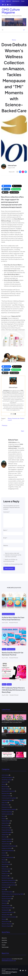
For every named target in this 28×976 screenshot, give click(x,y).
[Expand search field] (24, 30)
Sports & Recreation (7, 891)
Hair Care (4, 837)
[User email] (15, 414)
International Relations (8, 850)
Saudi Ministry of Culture (8, 882)
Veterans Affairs (6, 914)
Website (5, 545)
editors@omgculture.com (9, 960)
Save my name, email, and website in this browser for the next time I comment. (13, 554)
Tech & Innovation (6, 898)
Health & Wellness (6, 839)
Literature (4, 855)
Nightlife (4, 866)
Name (5, 530)
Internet (4, 853)
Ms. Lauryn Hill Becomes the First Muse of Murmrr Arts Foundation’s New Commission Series (13, 721)
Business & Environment (8, 791)
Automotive (5, 782)
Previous (4, 425)
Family (3, 816)
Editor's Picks (5, 805)
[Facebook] (11, 414)
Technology (5, 901)
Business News (6, 793)
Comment (6, 512)
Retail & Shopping (6, 878)
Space (3, 889)
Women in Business (7, 923)
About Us (8, 1)
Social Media (5, 887)
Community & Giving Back (9, 798)
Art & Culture (5, 775)
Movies (4, 859)
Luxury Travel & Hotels (7, 857)
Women (4, 919)
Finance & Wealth (6, 830)
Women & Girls (6, 921)
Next (22, 431)
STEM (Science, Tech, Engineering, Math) (12, 894)
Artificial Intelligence (7, 777)
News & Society (6, 864)
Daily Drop (4, 802)
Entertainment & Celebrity (9, 809)
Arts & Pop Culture (7, 779)
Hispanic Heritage (7, 841)
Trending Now (5, 910)
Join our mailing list (7, 958)
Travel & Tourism (6, 905)
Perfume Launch (6, 869)
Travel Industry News (7, 907)
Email (5, 538)
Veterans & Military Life (8, 912)
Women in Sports (6, 926)
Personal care (15, 418)
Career (22, 1)
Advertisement (15, 1)
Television (4, 903)
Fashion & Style (6, 821)
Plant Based (5, 871)
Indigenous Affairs (6, 848)
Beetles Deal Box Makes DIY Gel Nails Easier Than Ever (12, 654)
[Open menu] (2, 30)
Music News (5, 862)
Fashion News (5, 823)
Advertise (4, 940)
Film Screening (6, 827)
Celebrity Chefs (6, 795)
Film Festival (5, 825)
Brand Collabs (5, 789)
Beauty (14, 40)
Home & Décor (6, 843)
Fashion (9, 684)
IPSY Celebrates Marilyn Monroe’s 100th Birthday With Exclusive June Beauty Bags (13, 690)
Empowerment (6, 807)
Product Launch (11, 649)
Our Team (4, 942)
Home (3, 1)
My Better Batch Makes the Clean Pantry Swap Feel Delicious (13, 618)
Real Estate (5, 875)
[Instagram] (13, 414)
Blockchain (5, 786)
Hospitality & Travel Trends (9, 846)
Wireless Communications (9, 917)
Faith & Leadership (7, 814)
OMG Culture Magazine (11, 11)
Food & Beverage (6, 832)
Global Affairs (5, 834)
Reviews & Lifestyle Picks (8, 614)
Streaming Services (7, 896)
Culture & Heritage (7, 800)
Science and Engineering (8, 885)
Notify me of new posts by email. (14, 564)
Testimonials (5, 947)
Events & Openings (7, 811)
